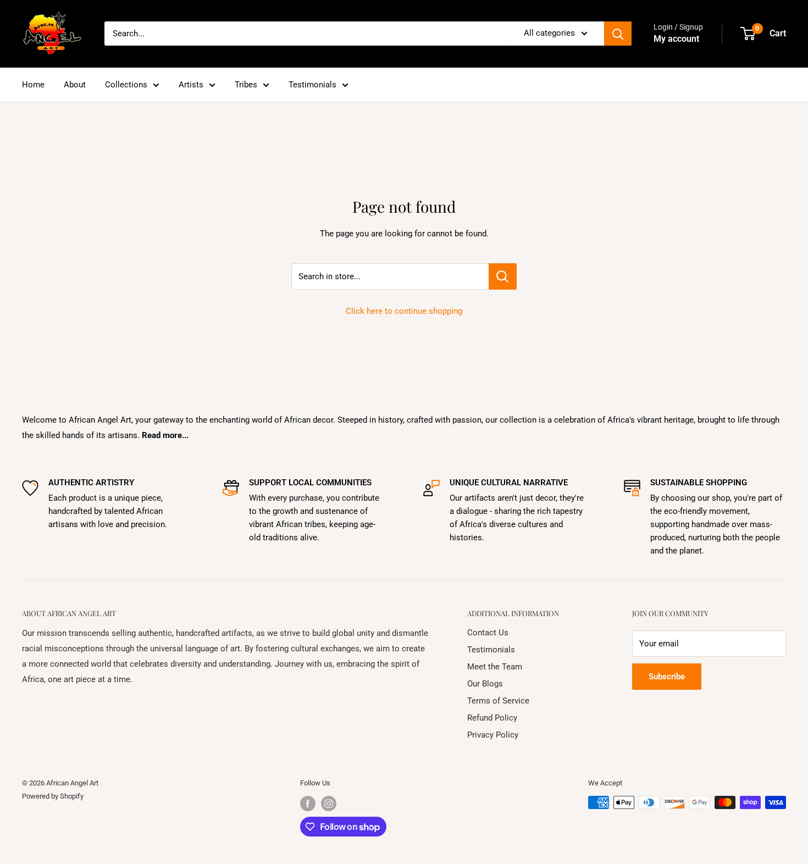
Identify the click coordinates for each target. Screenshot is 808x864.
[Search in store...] (503, 276)
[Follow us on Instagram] (328, 803)
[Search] (618, 33)
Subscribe (667, 677)
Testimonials (312, 85)
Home (33, 85)
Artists (191, 85)
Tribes (246, 85)
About (75, 85)
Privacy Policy (492, 735)
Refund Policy (492, 718)
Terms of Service (498, 701)
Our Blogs (485, 684)
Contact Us (487, 633)
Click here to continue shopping (404, 311)
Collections (126, 85)
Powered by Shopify (53, 796)
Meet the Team (494, 667)
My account (676, 39)
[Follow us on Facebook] (308, 803)
